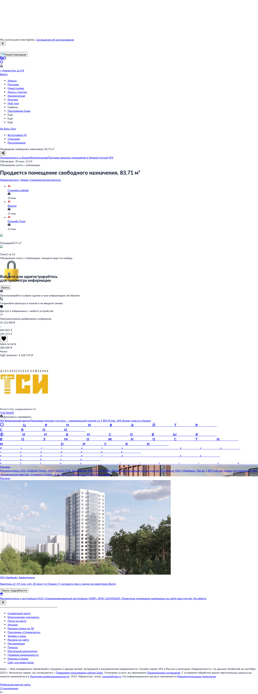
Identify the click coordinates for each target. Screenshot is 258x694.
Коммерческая (16, 95)
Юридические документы (23, 617)
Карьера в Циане (18, 658)
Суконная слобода (18, 190)
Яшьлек (12, 205)
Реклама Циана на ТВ (21, 628)
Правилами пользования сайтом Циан (79, 672)
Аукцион (13, 624)
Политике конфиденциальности (49, 676)
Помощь (13, 647)
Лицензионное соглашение (163, 672)
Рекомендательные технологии (196, 676)
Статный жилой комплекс (45, 180)
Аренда (12, 80)
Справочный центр (19, 613)
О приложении (9, 688)
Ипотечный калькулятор (22, 651)
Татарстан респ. (9, 180)
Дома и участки (17, 92)
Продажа (13, 84)
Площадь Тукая (16, 221)
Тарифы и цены (17, 636)
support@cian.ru (111, 676)
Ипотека (13, 99)
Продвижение (16, 643)
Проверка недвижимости (23, 655)
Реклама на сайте (18, 639)
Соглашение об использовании (55, 39)
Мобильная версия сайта (15, 684)
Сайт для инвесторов (21, 662)
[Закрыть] (2, 44)
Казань (24, 180)
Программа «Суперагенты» (24, 632)
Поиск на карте (17, 621)
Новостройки (16, 88)
